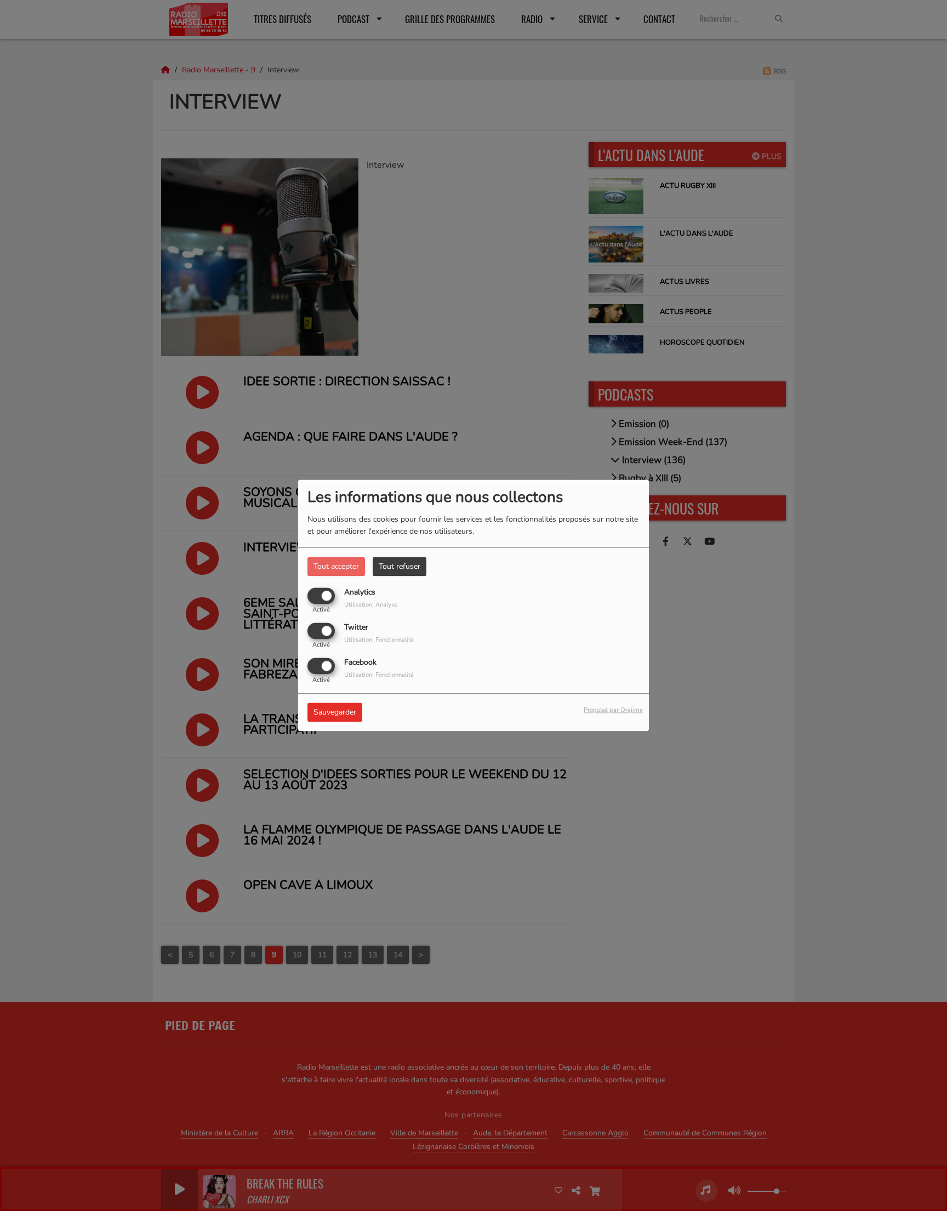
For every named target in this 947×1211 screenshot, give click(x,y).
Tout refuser (399, 566)
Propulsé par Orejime (613, 710)
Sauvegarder (334, 712)
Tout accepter (336, 566)
